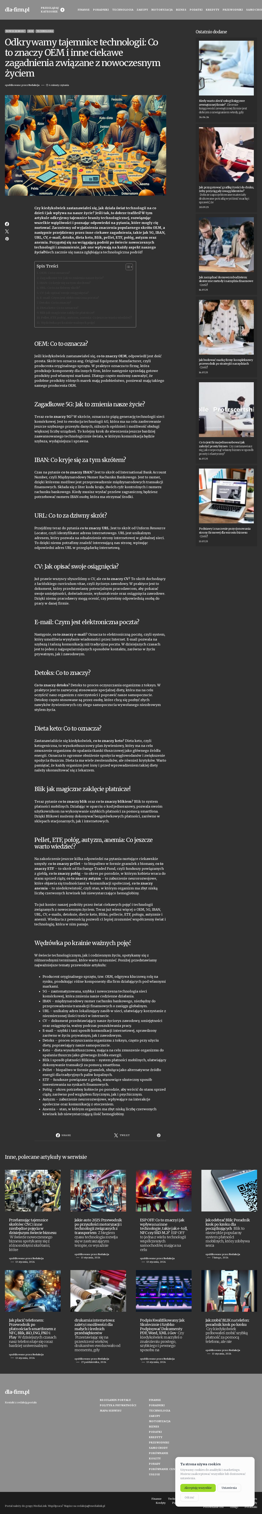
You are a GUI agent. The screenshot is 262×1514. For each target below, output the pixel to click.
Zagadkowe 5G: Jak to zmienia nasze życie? (72, 278)
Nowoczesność (15, 31)
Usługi (154, 1474)
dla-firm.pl (17, 10)
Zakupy (154, 1415)
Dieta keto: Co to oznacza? (59, 308)
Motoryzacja (160, 1421)
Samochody (158, 1447)
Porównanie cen (162, 1469)
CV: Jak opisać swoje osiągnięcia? (64, 293)
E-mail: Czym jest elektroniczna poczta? (69, 298)
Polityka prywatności (118, 1405)
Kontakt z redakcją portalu (21, 1402)
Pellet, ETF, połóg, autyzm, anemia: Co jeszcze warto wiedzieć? (86, 317)
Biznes (154, 1426)
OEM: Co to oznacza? (55, 273)
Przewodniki (159, 1442)
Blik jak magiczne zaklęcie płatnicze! (67, 313)
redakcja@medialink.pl (91, 1505)
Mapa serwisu (111, 1410)
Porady (154, 1463)
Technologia (45, 31)
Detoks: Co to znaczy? (55, 303)
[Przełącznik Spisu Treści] (127, 266)
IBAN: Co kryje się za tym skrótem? (65, 283)
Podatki (155, 1431)
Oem (30, 31)
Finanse (155, 1400)
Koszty (155, 1458)
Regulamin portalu (115, 1400)
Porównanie (158, 1453)
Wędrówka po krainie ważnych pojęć (68, 323)
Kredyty (156, 1437)
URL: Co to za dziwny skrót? (60, 288)
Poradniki (157, 1405)
